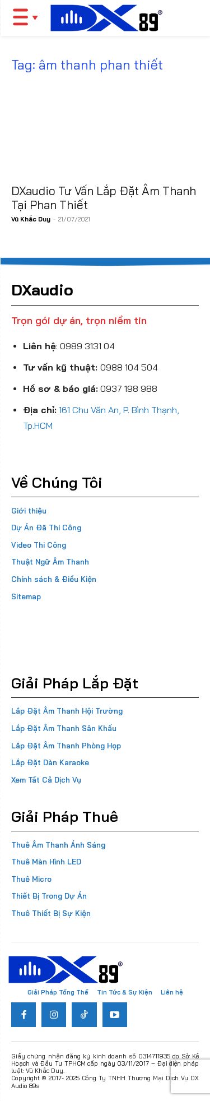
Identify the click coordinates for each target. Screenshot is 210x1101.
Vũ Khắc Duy (30, 219)
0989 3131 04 (87, 345)
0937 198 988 (128, 388)
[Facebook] (23, 1014)
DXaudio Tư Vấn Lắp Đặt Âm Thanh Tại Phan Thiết (103, 197)
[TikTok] (84, 1014)
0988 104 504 (129, 367)
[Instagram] (53, 1014)
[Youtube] (114, 1014)
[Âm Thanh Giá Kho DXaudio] (106, 17)
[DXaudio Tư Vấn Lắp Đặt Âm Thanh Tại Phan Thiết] (105, 130)
